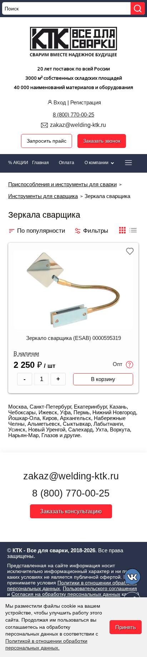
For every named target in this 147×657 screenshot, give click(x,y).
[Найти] (138, 8)
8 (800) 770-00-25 (73, 115)
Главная (40, 162)
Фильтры (95, 230)
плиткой (122, 233)
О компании (97, 162)
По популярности (41, 230)
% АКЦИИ (18, 162)
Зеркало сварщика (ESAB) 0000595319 (73, 338)
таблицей (133, 233)
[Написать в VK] (133, 577)
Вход (60, 102)
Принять (125, 627)
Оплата (66, 162)
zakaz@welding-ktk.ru (78, 125)
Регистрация (85, 102)
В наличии (26, 353)
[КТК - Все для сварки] (74, 42)
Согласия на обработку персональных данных (65, 594)
